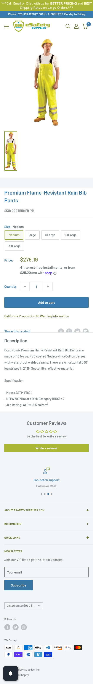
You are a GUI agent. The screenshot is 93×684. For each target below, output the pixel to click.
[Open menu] (6, 26)
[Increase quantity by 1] (47, 286)
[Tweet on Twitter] (77, 331)
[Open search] (68, 26)
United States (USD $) (20, 605)
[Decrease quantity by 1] (24, 286)
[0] (85, 26)
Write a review (46, 448)
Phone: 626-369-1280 (21, 14)
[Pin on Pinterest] (69, 331)
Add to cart (46, 302)
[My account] (76, 26)
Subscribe (18, 585)
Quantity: (11, 286)
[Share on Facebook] (61, 331)
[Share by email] (86, 331)
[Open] (10, 673)
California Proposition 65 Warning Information (36, 316)
